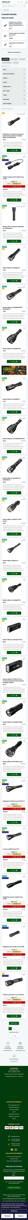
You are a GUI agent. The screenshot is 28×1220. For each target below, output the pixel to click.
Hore (15, 1036)
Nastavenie (14, 1211)
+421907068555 (15, 1140)
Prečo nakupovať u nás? (14, 1105)
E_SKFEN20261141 (17, 183)
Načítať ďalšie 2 (14, 1023)
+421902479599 (15, 1144)
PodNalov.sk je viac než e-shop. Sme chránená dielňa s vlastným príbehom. (14, 1195)
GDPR (14, 1111)
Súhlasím (20, 1216)
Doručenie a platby (14, 1109)
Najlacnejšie (14, 59)
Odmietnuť (7, 1216)
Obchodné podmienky (14, 1107)
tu (19, 1207)
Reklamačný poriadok (14, 1116)
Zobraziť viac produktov (14, 52)
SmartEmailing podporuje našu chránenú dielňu (14, 1198)
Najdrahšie (22, 59)
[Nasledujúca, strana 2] (14, 1028)
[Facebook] (11, 1149)
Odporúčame (5, 59)
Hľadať (24, 6)
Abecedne (16, 62)
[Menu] (26, 2)
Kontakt (14, 1118)
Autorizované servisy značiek (14, 1156)
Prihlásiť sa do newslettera (14, 1187)
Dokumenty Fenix (14, 1158)
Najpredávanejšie (7, 62)
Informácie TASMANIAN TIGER (14, 1161)
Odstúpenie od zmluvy (14, 1114)
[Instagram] (15, 1149)
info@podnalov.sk (15, 1136)
